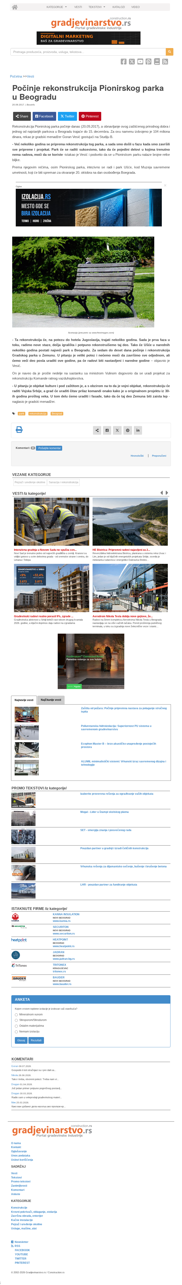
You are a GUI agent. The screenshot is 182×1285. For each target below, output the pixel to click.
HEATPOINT (60, 939)
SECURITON (61, 927)
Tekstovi (16, 1177)
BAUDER (59, 977)
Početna (16, 76)
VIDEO (135, 7)
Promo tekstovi (20, 1181)
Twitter (69, 116)
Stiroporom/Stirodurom (33, 1020)
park (21, 413)
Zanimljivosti (19, 1185)
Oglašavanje (19, 1151)
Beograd (57, 413)
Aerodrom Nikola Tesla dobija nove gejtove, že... (123, 616)
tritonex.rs (59, 971)
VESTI (78, 7)
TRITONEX (59, 964)
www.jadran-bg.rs (64, 958)
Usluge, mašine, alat (24, 1228)
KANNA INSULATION (66, 914)
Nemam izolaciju (29, 1031)
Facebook (45, 116)
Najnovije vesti (24, 700)
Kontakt (16, 1147)
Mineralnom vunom (31, 1014)
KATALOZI (119, 7)
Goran (15, 1066)
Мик (13, 1102)
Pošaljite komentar (49, 448)
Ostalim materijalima (31, 1025)
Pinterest (92, 116)
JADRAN (58, 952)
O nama (16, 1143)
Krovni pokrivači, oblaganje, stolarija (34, 1211)
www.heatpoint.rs (64, 946)
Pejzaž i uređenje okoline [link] (30, 482)
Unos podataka (20, 1155)
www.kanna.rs (62, 921)
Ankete (15, 1194)
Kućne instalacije (22, 1220)
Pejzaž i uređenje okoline (26, 1224)
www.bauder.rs (62, 984)
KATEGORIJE (57, 8)
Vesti (30, 76)
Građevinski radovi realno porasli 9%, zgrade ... (43, 616)
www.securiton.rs (64, 933)
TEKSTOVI (97, 8)
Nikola (15, 1075)
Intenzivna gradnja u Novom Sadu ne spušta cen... (45, 549)
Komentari (22, 1059)
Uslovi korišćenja (22, 1159)
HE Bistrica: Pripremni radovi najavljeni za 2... (121, 549)
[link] (91, 23)
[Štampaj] (19, 429)
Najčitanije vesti (51, 699)
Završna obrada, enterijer (27, 1215)
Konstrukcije (19, 1207)
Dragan (15, 1084)
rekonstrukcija (38, 413)
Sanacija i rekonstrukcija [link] (63, 482)
